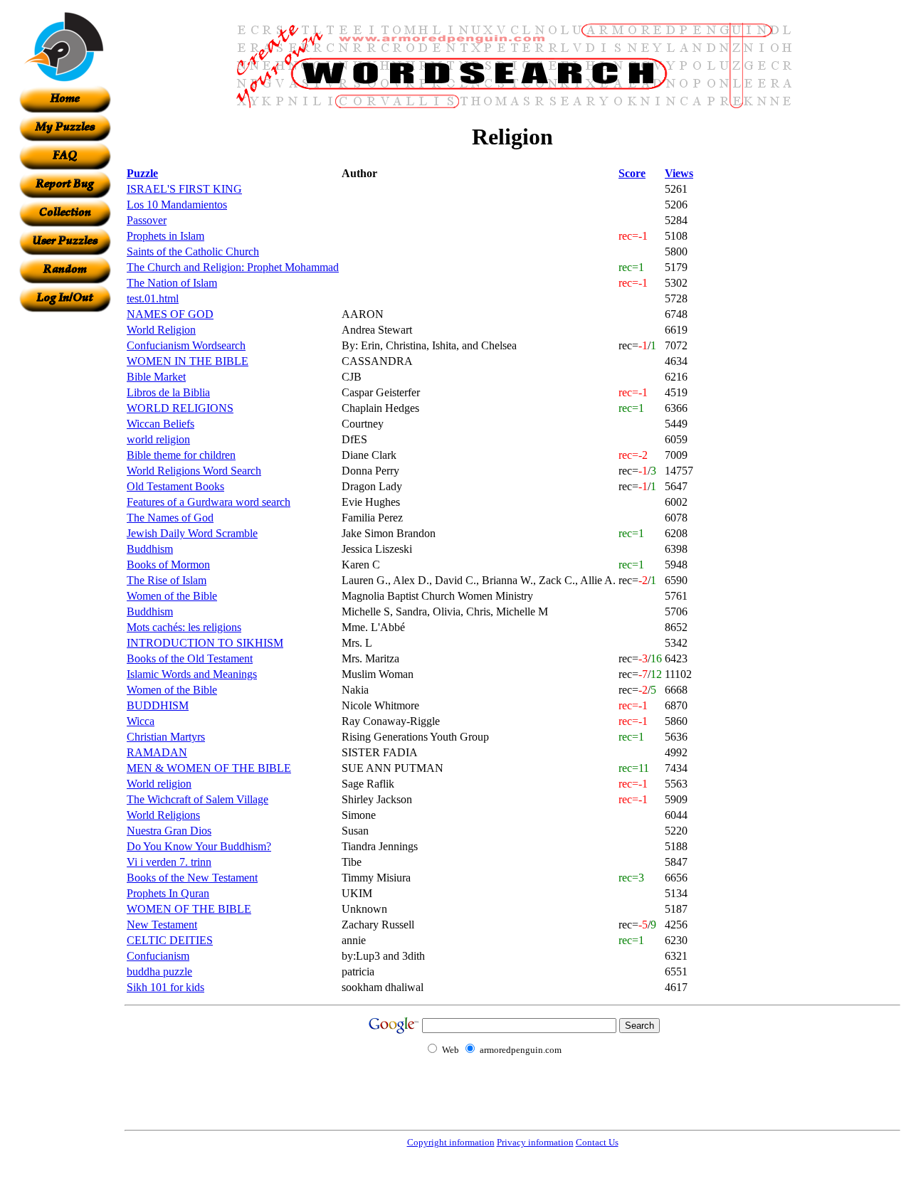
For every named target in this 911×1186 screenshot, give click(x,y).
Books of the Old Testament (190, 658)
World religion (159, 784)
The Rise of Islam (166, 580)
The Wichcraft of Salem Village (197, 799)
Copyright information (451, 1142)
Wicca (140, 721)
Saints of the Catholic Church (193, 251)
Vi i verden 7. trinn (169, 862)
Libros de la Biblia (168, 392)
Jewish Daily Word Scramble (192, 533)
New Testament (162, 924)
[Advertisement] (65, 525)
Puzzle (142, 173)
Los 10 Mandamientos (177, 204)
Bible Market (156, 377)
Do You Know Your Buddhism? (199, 846)
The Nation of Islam (172, 283)
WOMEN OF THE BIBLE (189, 909)
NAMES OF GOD (170, 314)
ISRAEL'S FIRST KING (184, 189)
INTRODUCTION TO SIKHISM (205, 643)
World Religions (163, 815)
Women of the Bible (172, 596)
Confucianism (158, 956)
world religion (158, 439)
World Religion (161, 330)
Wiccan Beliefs (160, 424)
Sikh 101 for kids (165, 987)
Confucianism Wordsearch (186, 345)
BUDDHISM (158, 705)
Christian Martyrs (166, 737)
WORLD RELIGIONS (180, 408)
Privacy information (535, 1142)
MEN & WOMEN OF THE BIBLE (209, 768)
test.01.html (153, 298)
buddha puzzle (159, 971)
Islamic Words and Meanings (192, 674)
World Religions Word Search (194, 471)
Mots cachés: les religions (184, 627)
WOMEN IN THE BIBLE (187, 361)
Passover (147, 220)
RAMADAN (157, 752)
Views (679, 173)
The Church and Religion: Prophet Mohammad (233, 267)
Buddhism (150, 549)
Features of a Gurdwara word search (208, 502)
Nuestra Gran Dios (169, 831)
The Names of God (170, 518)
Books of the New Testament (192, 878)
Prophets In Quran (168, 893)
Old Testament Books (175, 486)
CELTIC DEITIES (170, 940)
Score (632, 173)
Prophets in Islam (165, 236)
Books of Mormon (168, 564)
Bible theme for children (181, 455)
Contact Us (597, 1142)
